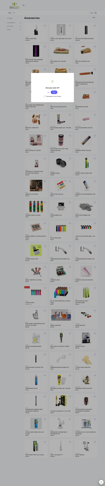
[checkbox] (52, 96)
